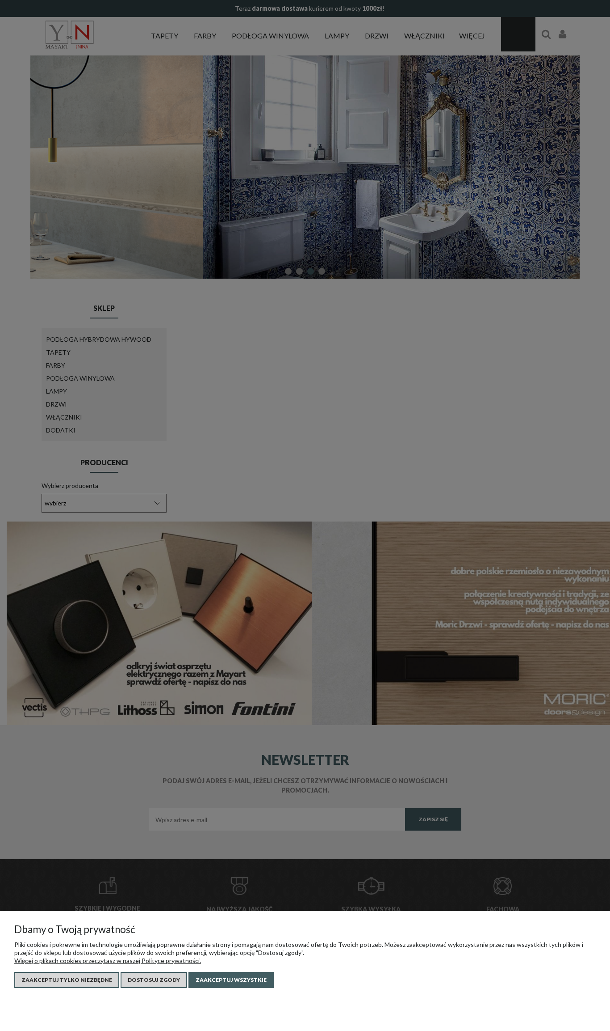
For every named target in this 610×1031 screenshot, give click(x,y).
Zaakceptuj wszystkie (231, 979)
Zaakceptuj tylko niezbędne (66, 979)
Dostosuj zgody (154, 979)
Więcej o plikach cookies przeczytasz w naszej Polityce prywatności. (107, 960)
